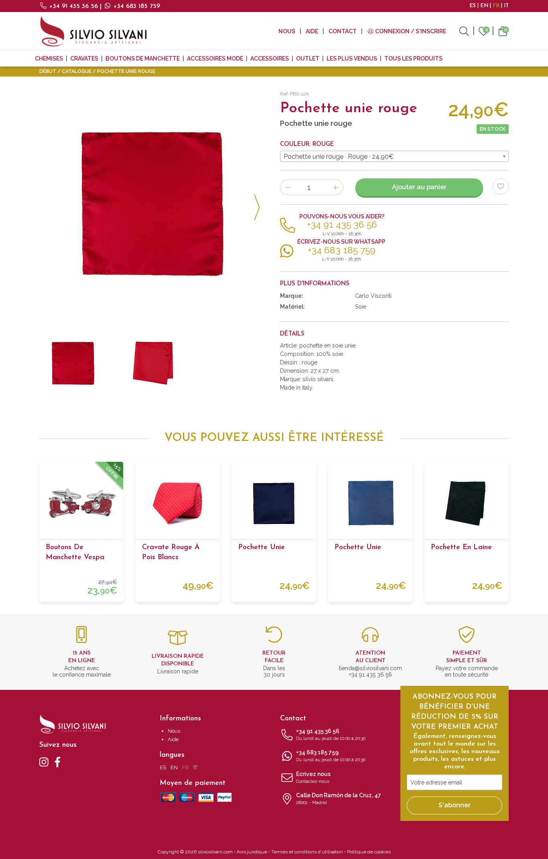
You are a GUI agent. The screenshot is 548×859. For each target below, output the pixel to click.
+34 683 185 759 (136, 6)
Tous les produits (413, 58)
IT (506, 5)
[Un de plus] (335, 187)
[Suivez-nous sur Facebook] (58, 762)
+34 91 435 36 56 (73, 6)
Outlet (307, 58)
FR (496, 5)
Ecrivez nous (313, 777)
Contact (343, 31)
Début (47, 71)
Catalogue (76, 71)
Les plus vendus (352, 58)
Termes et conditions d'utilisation (307, 852)
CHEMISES (49, 58)
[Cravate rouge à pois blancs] (177, 503)
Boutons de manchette (143, 58)
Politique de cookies (369, 852)
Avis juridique (252, 852)
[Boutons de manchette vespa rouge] (81, 503)
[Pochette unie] (274, 503)
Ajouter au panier (419, 187)
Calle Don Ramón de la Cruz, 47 (338, 798)
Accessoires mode (215, 58)
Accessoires (269, 58)
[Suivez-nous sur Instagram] (44, 762)
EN (484, 5)
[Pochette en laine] (466, 503)
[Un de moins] (288, 187)
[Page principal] (93, 31)
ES (472, 5)
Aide (312, 31)
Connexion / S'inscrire (410, 31)
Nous (286, 31)
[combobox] (394, 156)
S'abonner (454, 805)
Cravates (84, 58)
